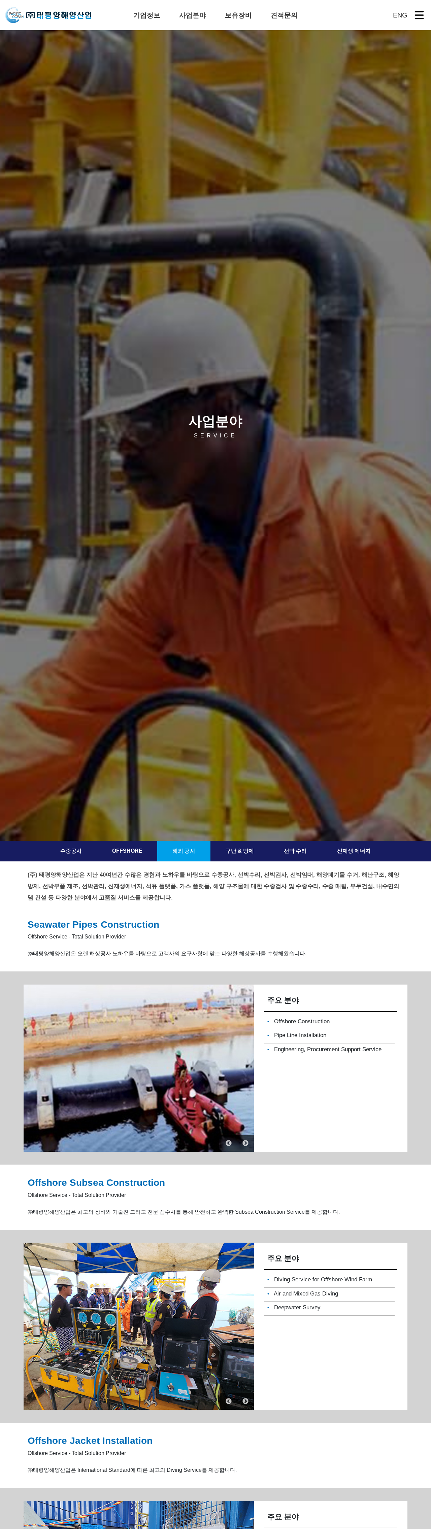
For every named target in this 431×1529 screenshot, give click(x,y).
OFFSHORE (127, 851)
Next (245, 1143)
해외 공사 (183, 851)
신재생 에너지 (354, 851)
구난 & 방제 (240, 851)
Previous (228, 1143)
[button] (147, 15)
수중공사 (71, 851)
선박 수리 (295, 851)
